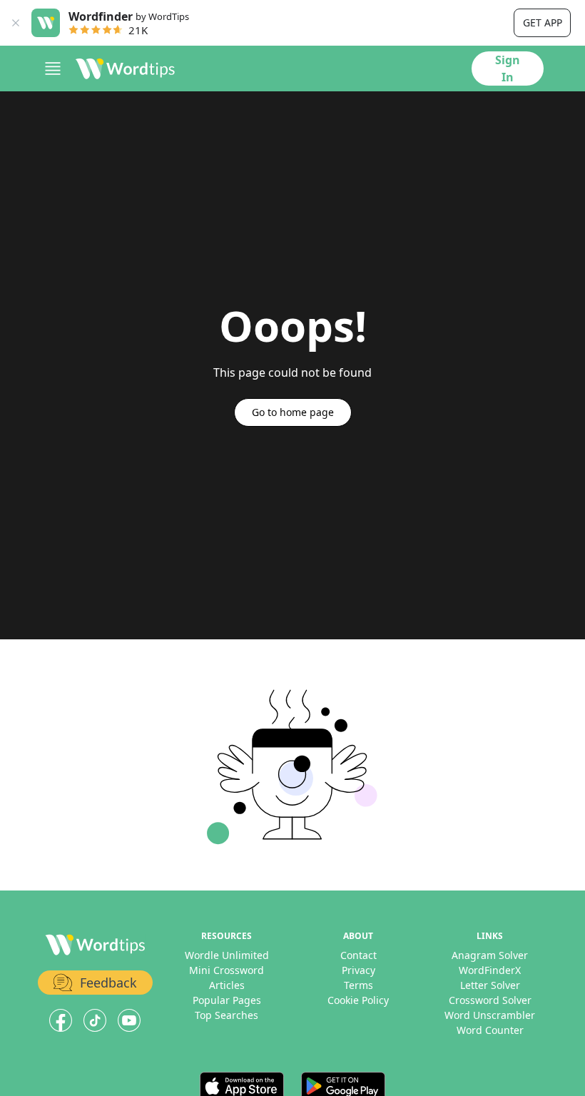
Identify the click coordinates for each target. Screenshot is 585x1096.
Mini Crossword (226, 970)
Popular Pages (227, 1000)
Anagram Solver (490, 955)
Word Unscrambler (489, 1015)
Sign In (507, 68)
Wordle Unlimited (227, 955)
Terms (358, 985)
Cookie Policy (358, 1000)
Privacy (358, 970)
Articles (227, 985)
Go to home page (293, 412)
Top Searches (226, 1015)
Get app (542, 22)
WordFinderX (490, 970)
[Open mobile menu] (53, 68)
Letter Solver (490, 985)
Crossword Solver (490, 1000)
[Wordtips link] (126, 68)
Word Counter (490, 1030)
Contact (358, 955)
